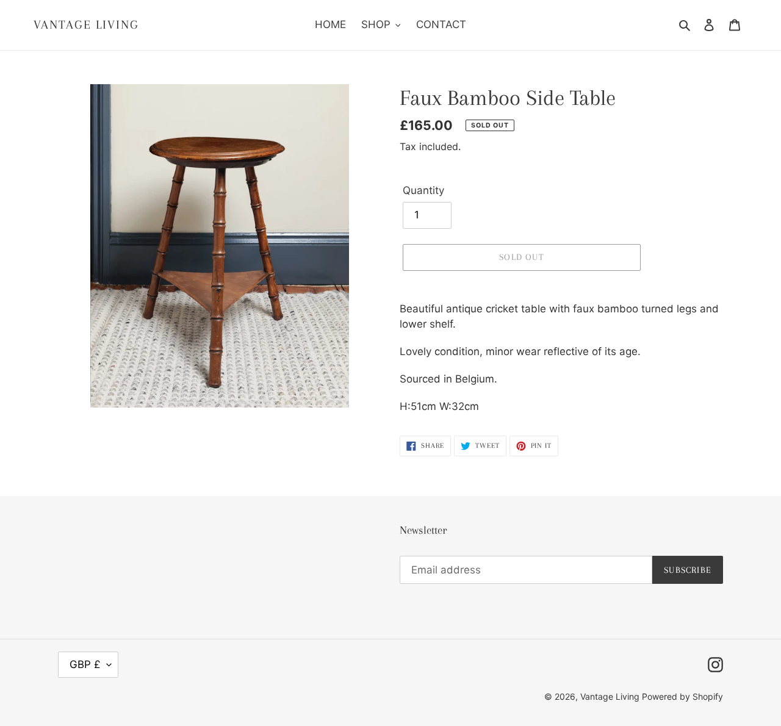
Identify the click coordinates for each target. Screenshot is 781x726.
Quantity (423, 190)
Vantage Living (86, 25)
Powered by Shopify (682, 696)
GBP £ (85, 664)
